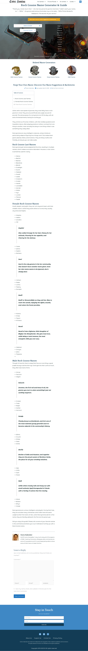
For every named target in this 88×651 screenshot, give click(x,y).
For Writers (63, 1)
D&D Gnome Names (16, 77)
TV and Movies (52, 1)
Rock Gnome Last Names (23, 98)
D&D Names (71, 77)
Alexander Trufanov (49, 56)
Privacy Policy (57, 638)
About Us (29, 638)
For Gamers (40, 1)
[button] (80, 2)
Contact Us (47, 638)
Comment (17, 559)
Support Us (37, 638)
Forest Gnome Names (34, 77)
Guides (72, 1)
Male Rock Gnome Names (23, 104)
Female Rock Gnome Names (24, 101)
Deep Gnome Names (53, 77)
